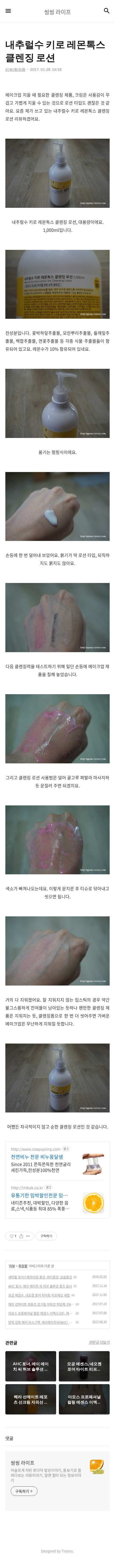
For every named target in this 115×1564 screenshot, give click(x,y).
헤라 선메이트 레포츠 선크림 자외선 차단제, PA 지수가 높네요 (41, 1304)
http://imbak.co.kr (27, 1187)
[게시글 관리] (28, 1236)
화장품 (22, 1266)
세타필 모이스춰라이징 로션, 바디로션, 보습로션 (40, 1277)
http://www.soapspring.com (35, 1149)
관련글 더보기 (99, 1342)
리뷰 (12, 1266)
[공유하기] (21, 1236)
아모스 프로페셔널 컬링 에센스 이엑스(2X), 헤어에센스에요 (41, 1313)
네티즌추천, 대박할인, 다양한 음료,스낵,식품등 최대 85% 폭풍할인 (40, 1205)
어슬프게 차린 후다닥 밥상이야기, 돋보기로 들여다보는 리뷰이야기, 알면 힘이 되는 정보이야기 (46, 1475)
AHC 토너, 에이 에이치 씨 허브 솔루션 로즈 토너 (40, 1286)
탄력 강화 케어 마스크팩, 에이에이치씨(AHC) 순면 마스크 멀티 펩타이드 (41, 1322)
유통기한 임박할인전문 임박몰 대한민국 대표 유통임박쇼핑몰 (40, 1195)
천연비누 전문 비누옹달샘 (37, 1157)
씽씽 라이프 (22, 1463)
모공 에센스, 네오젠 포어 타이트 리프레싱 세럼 (39, 1295)
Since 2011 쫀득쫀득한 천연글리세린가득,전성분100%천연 (41, 1167)
